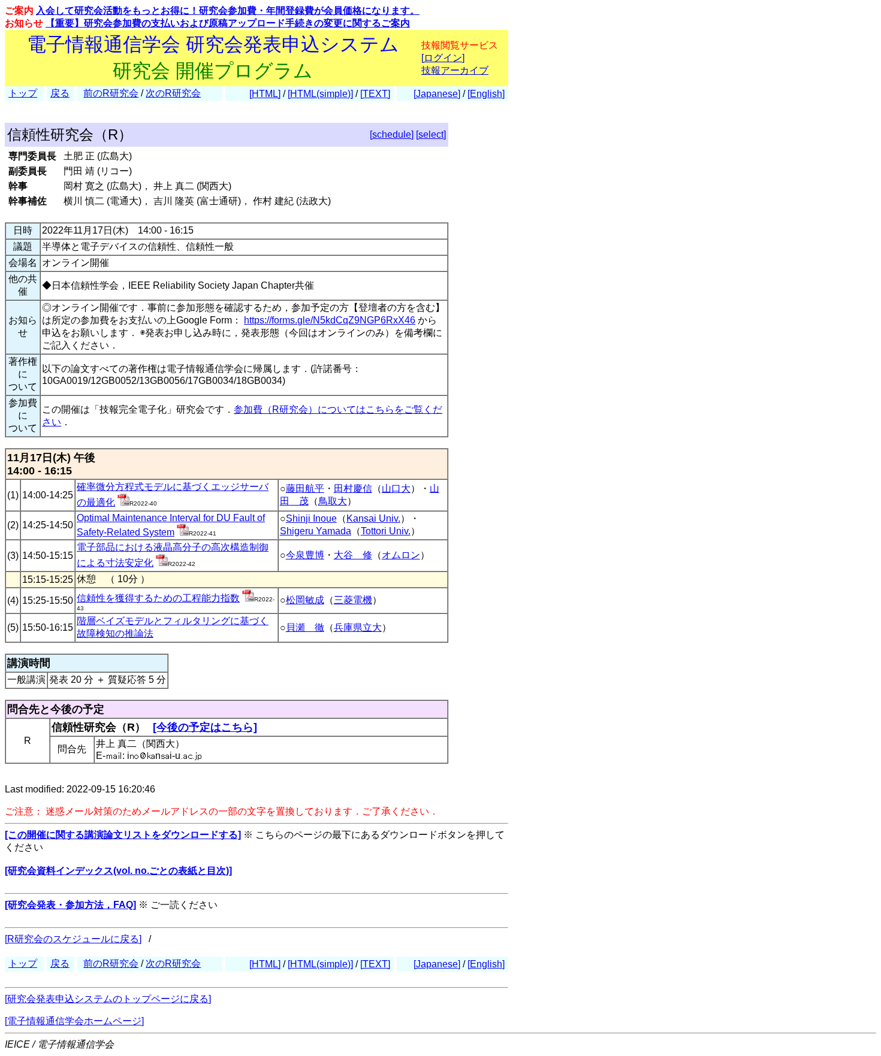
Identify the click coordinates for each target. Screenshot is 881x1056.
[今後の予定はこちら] (205, 727)
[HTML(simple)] (320, 94)
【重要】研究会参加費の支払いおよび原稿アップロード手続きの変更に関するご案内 (228, 23)
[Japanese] (437, 94)
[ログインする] (123, 502)
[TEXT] (375, 94)
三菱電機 (353, 600)
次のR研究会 (173, 93)
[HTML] (264, 94)
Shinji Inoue (311, 518)
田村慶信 (353, 488)
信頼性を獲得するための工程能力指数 (158, 598)
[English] (486, 94)
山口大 (396, 488)
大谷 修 (353, 555)
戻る (60, 93)
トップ (22, 93)
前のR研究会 (110, 93)
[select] (431, 134)
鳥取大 (332, 501)
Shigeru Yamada (315, 531)
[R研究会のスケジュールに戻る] (73, 939)
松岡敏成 (305, 600)
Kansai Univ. (373, 518)
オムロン (401, 555)
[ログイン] (442, 58)
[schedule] (392, 134)
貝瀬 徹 (305, 627)
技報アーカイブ (454, 70)
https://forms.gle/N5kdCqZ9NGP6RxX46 (329, 320)
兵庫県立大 (358, 627)
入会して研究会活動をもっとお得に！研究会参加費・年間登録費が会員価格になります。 (228, 10)
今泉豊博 (305, 555)
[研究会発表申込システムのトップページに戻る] (108, 999)
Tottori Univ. (386, 531)
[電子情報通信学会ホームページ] (74, 1021)
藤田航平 (305, 488)
